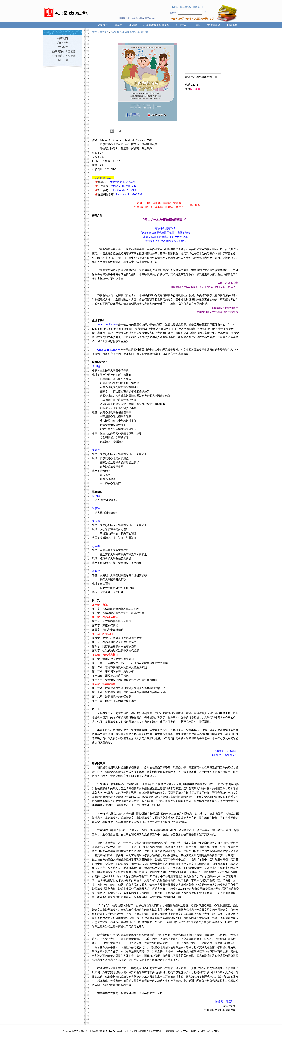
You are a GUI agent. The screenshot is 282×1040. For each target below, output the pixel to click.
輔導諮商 (62, 38)
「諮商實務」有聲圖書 (63, 51)
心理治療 (62, 42)
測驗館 (133, 25)
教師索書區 (213, 25)
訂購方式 (181, 25)
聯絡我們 (197, 7)
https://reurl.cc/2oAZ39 (129, 194)
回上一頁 (63, 60)
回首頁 (174, 7)
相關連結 (232, 25)
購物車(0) (185, 7)
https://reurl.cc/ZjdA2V (122, 182)
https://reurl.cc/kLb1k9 (123, 190)
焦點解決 (62, 47)
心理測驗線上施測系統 (156, 25)
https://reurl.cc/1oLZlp (123, 186)
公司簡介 (103, 25)
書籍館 (118, 25)
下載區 (197, 25)
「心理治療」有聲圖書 (63, 55)
